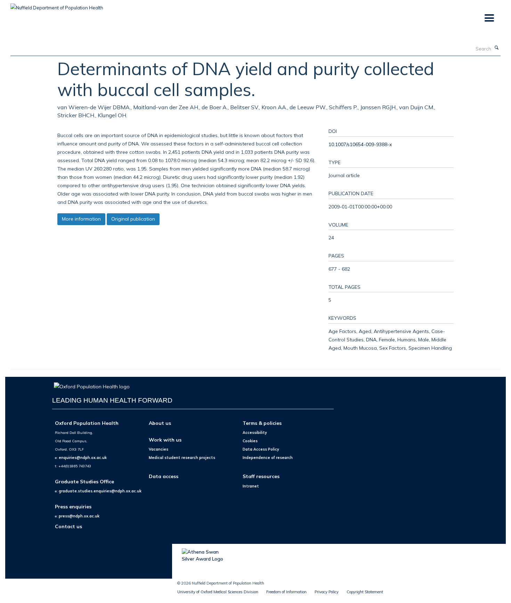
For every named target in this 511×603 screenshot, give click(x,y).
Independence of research (268, 457)
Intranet (251, 486)
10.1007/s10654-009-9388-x (360, 144)
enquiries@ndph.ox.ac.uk (83, 457)
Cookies (250, 440)
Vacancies (158, 449)
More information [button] (81, 219)
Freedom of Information (286, 591)
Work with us (165, 440)
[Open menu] (489, 18)
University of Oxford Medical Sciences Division (217, 591)
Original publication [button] (133, 219)
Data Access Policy (261, 449)
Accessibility (255, 432)
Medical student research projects (182, 457)
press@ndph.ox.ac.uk (79, 516)
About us (160, 423)
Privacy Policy (327, 591)
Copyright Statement (365, 591)
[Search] (497, 48)
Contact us (68, 526)
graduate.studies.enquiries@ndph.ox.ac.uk (100, 491)
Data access (163, 476)
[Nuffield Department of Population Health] (56, 5)
